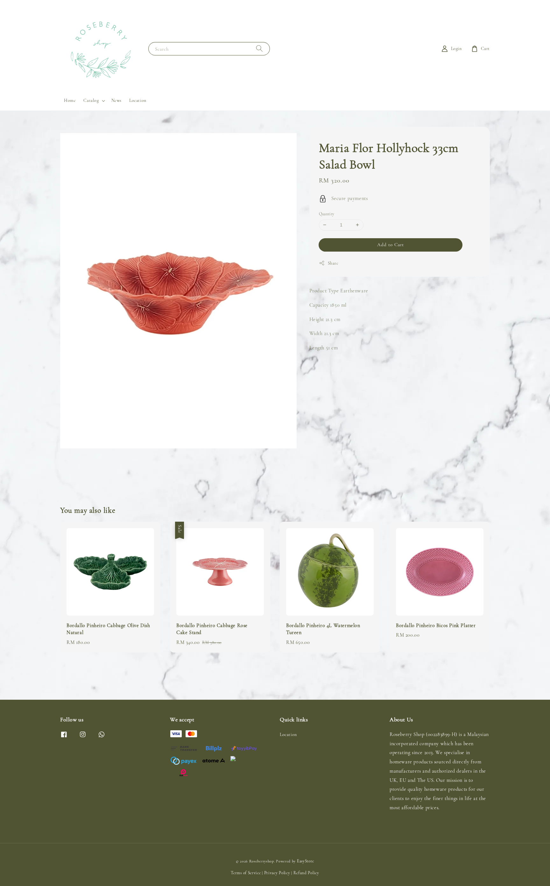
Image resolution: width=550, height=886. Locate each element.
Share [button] (333, 263)
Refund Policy (306, 872)
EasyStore (305, 861)
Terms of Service (246, 872)
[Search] (259, 48)
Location (137, 100)
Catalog (91, 100)
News (116, 100)
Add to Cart (390, 244)
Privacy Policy (277, 872)
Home (70, 100)
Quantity (327, 214)
